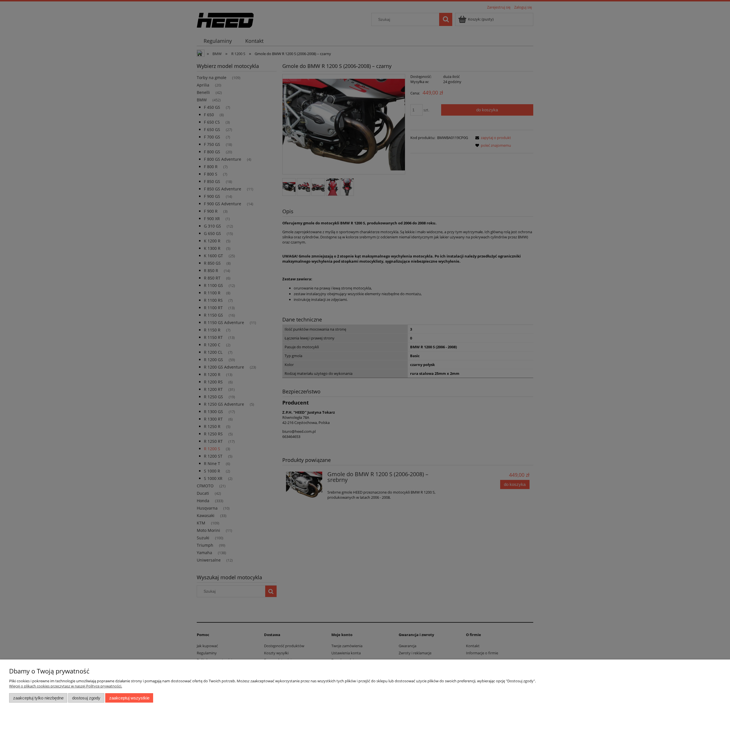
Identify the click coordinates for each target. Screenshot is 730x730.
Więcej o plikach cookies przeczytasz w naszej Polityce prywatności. (65, 686)
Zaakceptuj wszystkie (129, 697)
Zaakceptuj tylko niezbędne (38, 697)
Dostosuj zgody (86, 697)
